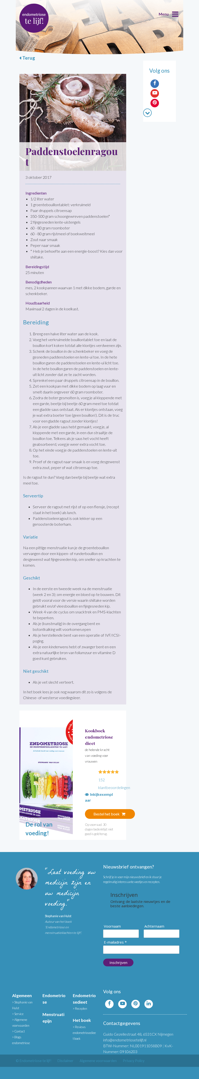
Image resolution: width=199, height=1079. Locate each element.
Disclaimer (66, 1061)
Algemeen (22, 995)
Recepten (81, 1008)
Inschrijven (118, 962)
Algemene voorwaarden (98, 1061)
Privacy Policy (133, 1061)
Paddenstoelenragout (71, 156)
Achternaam (154, 926)
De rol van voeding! (38, 829)
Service (19, 1014)
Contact (19, 1031)
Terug (28, 58)
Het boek (82, 1020)
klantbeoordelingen (114, 783)
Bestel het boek (106, 814)
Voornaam (112, 926)
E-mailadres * (115, 942)
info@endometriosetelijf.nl (124, 1040)
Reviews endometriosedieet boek (84, 1032)
